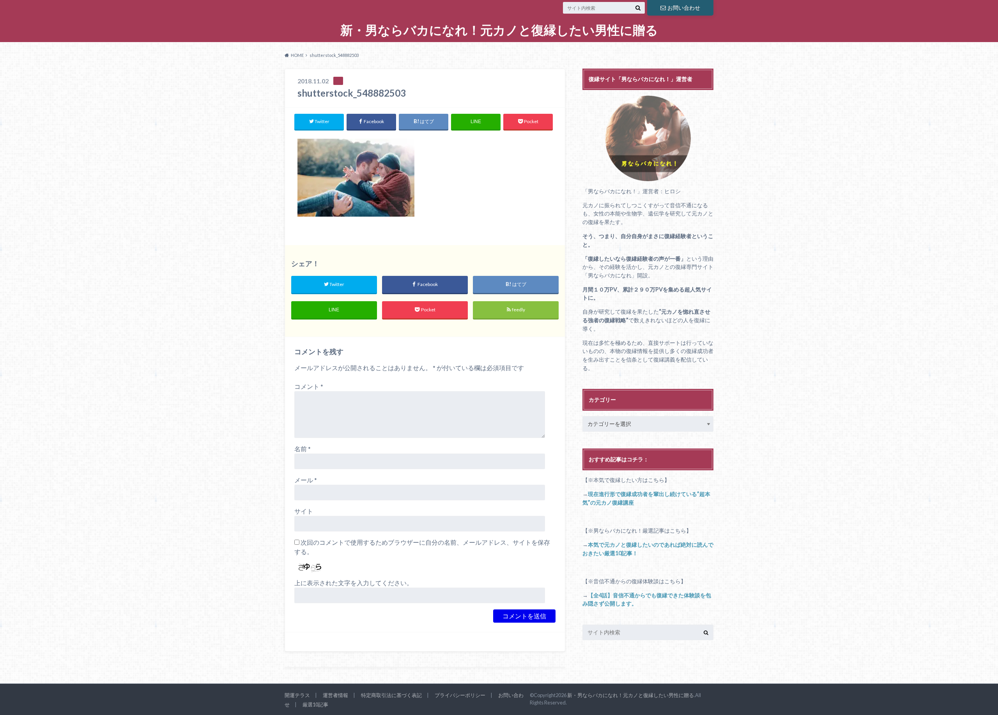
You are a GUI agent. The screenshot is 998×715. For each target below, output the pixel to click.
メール (305, 480)
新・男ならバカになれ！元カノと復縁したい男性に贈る (499, 30)
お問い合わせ (683, 7)
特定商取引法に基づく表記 (391, 695)
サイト (303, 511)
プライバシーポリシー (460, 695)
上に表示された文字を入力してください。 (353, 582)
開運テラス (297, 695)
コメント (308, 386)
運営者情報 (335, 695)
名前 (302, 448)
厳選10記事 (315, 704)
